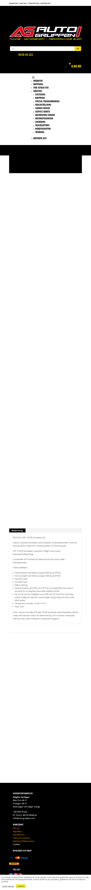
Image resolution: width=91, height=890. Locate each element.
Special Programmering (47, 101)
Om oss (16, 828)
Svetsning (40, 94)
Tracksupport (42, 125)
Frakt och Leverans (21, 838)
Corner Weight (42, 108)
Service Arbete (42, 111)
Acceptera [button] (20, 886)
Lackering (40, 121)
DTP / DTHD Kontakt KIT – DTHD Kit (27, 390)
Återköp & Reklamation (23, 841)
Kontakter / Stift (27, 241)
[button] (12, 167)
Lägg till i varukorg (35, 520)
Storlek (20, 512)
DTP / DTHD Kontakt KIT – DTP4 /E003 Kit (29, 506)
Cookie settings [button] (8, 886)
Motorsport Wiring (45, 114)
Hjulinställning (43, 104)
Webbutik (38, 80)
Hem (12, 241)
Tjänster (37, 91)
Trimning (39, 132)
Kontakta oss (40, 138)
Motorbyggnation (44, 118)
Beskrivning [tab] (17, 530)
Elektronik (19, 241)
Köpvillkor (17, 831)
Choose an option (19, 335)
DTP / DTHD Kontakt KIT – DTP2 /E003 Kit (29, 448)
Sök (77, 48)
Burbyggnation (43, 128)
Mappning (38, 84)
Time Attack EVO (41, 87)
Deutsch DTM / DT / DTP (41, 241)
